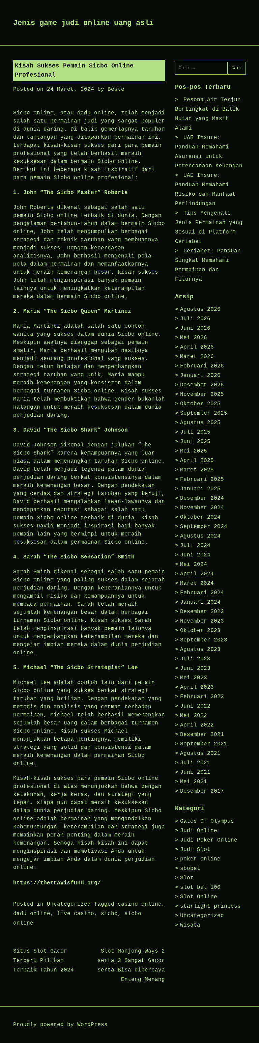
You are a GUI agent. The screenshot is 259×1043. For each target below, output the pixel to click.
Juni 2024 (195, 555)
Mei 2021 (193, 782)
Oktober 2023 (200, 631)
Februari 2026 (202, 366)
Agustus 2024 (200, 536)
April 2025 (197, 461)
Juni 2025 (195, 442)
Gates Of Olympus (207, 821)
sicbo (109, 914)
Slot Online (198, 897)
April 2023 (197, 687)
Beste (116, 89)
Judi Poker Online (208, 840)
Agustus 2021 (200, 753)
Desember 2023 (202, 612)
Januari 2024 (200, 602)
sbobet (190, 869)
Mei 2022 (193, 716)
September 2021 (203, 744)
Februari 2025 (202, 479)
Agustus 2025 (200, 423)
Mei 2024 (193, 564)
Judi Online (198, 831)
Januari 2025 (200, 489)
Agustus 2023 (200, 650)
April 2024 (197, 574)
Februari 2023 (202, 697)
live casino (75, 914)
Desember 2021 (202, 735)
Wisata (190, 925)
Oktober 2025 (200, 404)
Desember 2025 (202, 385)
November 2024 (202, 508)
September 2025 (203, 413)
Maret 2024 (197, 583)
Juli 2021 (195, 763)
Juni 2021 (195, 772)
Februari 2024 (202, 593)
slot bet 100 (200, 887)
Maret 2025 (197, 470)
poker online (200, 859)
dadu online (31, 914)
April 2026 (197, 347)
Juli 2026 (195, 319)
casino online (140, 904)
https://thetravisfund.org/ (57, 883)
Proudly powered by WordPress (60, 1025)
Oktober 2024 (200, 517)
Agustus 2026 (200, 309)
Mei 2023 (193, 678)
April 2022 (197, 725)
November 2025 (202, 394)
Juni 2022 (195, 706)
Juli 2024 (195, 546)
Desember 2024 (202, 498)
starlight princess (210, 906)
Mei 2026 (193, 338)
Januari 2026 (200, 376)
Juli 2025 (195, 432)
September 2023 (203, 640)
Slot (187, 878)
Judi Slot (195, 850)
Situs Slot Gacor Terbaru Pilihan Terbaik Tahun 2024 (43, 960)
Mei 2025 (193, 451)
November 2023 (202, 621)
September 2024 (203, 527)
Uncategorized (69, 904)
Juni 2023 (195, 668)
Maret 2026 (197, 357)
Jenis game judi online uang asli (83, 23)
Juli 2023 (195, 659)
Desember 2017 (202, 791)
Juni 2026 (195, 328)
